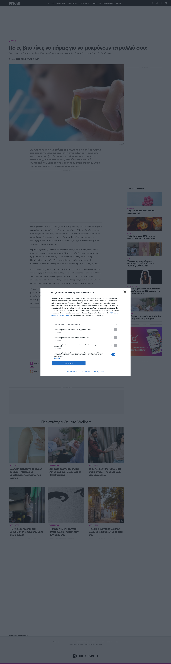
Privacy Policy (99, 371)
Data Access (85, 371)
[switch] (114, 329)
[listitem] (85, 324)
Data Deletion (72, 371)
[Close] (126, 292)
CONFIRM (68, 363)
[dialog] (85, 332)
